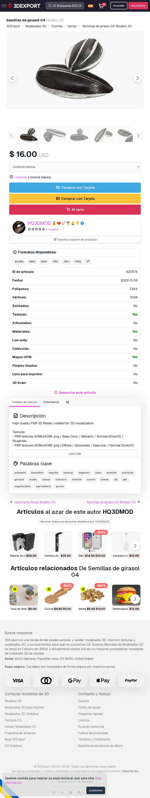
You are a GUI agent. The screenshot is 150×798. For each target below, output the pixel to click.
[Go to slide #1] (29, 135)
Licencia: (20, 177)
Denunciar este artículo (77, 393)
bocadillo (37, 472)
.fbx (55, 261)
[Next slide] (138, 78)
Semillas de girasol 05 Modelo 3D (111, 502)
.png (78, 261)
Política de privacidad (93, 733)
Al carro (77, 209)
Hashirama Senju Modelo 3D (34, 502)
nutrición (127, 472)
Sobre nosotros (18, 632)
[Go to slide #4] (104, 135)
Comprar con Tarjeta (77, 187)
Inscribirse (138, 5)
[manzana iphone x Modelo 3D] (92, 542)
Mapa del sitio (130, 771)
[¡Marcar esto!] (32, 547)
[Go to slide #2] (54, 135)
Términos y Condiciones (94, 739)
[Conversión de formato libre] (88, 262)
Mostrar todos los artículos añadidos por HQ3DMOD (75, 521)
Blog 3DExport (15, 739)
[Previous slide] (12, 78)
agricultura (43, 486)
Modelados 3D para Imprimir (24, 707)
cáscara (61, 479)
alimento (20, 472)
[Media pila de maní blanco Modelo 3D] (92, 595)
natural (68, 472)
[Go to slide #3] (79, 135)
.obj (66, 261)
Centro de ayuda (89, 707)
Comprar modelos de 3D (27, 693)
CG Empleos (13, 746)
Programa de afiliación (20, 733)
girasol (19, 479)
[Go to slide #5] (129, 135)
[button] (135, 545)
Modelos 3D (13, 701)
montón (111, 472)
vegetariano (22, 486)
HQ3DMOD (39, 223)
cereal (46, 479)
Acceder (119, 5)
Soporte (83, 701)
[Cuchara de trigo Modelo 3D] (58, 595)
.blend (19, 261)
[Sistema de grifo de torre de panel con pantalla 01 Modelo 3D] (58, 542)
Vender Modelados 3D (20, 727)
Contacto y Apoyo (94, 693)
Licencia (83, 720)
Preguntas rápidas (90, 714)
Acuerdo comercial (91, 727)
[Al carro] (24, 547)
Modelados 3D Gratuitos (21, 714)
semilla (53, 472)
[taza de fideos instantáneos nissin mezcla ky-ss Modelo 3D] (24, 595)
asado (91, 479)
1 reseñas (52, 229)
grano (60, 486)
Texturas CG (13, 720)
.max (32, 261)
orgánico (84, 472)
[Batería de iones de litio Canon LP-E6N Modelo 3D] (24, 542)
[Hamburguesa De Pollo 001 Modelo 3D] (126, 595)
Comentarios (51, 402)
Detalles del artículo (24, 402)
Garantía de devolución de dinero (100, 746)
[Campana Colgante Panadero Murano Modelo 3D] (126, 542)
